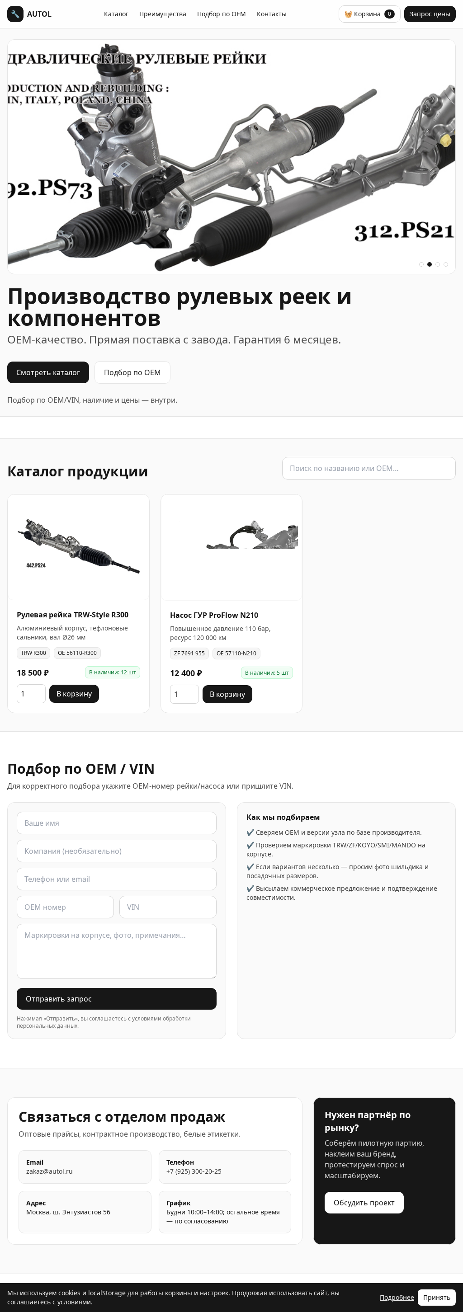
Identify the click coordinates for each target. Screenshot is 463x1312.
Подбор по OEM (221, 13)
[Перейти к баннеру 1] (421, 264)
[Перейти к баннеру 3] (437, 264)
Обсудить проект (364, 1203)
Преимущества (162, 13)
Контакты (272, 13)
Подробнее (397, 1297)
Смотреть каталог (48, 372)
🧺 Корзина (368, 13)
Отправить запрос (59, 999)
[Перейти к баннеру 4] (446, 264)
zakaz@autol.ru (49, 1171)
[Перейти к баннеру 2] (429, 264)
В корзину (74, 694)
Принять (436, 1297)
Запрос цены (430, 13)
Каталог (116, 13)
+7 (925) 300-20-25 (194, 1171)
